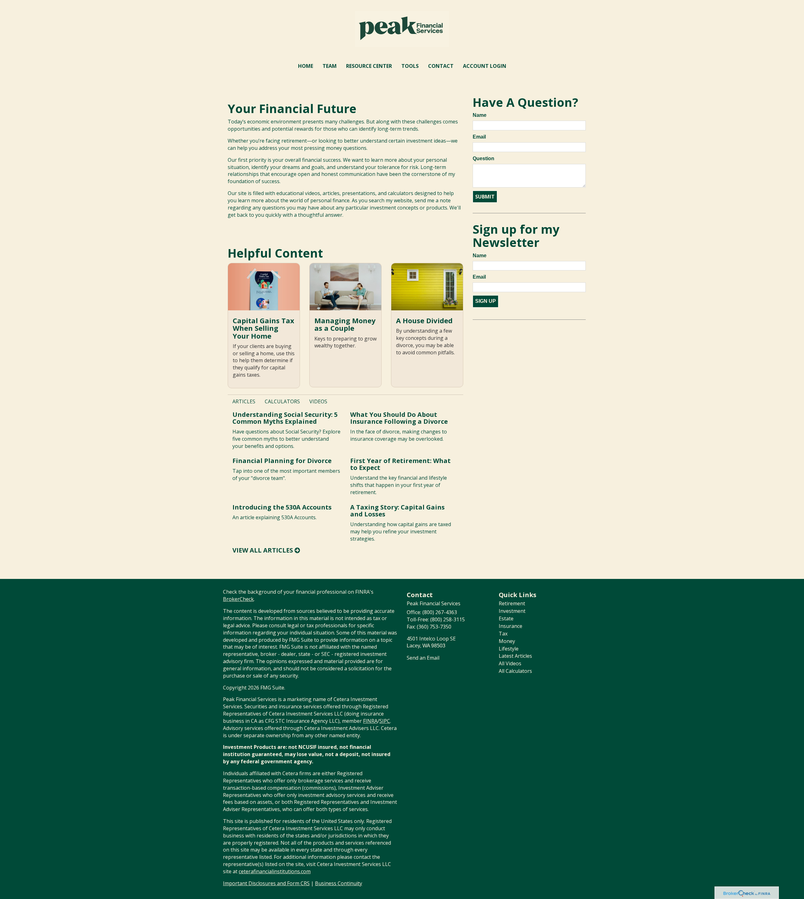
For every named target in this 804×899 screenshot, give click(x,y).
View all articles (263, 550)
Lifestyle (509, 648)
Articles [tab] (243, 401)
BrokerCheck (238, 599)
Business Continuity (338, 883)
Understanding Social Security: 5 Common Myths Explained (285, 418)
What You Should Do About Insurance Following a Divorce (399, 418)
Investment (512, 611)
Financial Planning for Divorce (282, 460)
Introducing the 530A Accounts (282, 507)
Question (483, 158)
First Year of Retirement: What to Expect (400, 464)
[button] (329, 66)
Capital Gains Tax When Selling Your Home (263, 328)
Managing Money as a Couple (345, 324)
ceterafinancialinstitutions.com (275, 871)
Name (479, 115)
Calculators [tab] (282, 401)
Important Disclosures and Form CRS (266, 883)
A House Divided (424, 320)
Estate (506, 618)
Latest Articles (515, 655)
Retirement (512, 603)
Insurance (510, 626)
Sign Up (485, 301)
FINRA (370, 720)
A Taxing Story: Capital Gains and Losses (397, 510)
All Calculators (515, 670)
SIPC (384, 720)
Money (507, 641)
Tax (503, 633)
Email (479, 136)
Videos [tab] (318, 401)
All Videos (510, 663)
